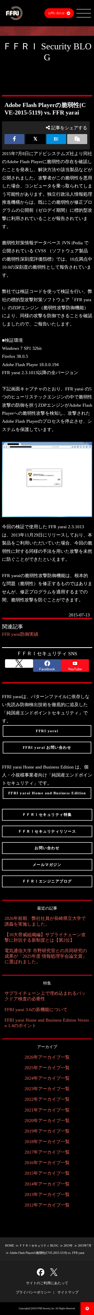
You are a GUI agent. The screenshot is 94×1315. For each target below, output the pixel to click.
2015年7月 (84, 1245)
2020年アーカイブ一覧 (47, 1120)
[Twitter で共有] (35, 139)
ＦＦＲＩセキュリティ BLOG (38, 1245)
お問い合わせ (56, 13)
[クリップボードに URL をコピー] (77, 139)
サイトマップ (67, 1292)
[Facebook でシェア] (15, 139)
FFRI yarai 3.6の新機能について (36, 1009)
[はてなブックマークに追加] (56, 139)
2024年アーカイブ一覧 (47, 1078)
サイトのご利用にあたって (47, 1283)
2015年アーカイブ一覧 (47, 1173)
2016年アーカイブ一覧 (47, 1162)
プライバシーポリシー (33, 1292)
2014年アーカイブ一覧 (47, 1183)
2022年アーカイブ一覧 (47, 1099)
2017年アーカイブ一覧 (47, 1152)
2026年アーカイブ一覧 (47, 1057)
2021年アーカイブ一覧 (47, 1110)
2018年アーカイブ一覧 (47, 1141)
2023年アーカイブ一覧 (47, 1088)
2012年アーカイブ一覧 (47, 1205)
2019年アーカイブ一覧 (47, 1131)
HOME (9, 1245)
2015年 (68, 1245)
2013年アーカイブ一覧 (47, 1194)
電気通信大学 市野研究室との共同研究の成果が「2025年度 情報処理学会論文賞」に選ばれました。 (46, 956)
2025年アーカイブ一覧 (47, 1067)
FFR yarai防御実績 (20, 634)
